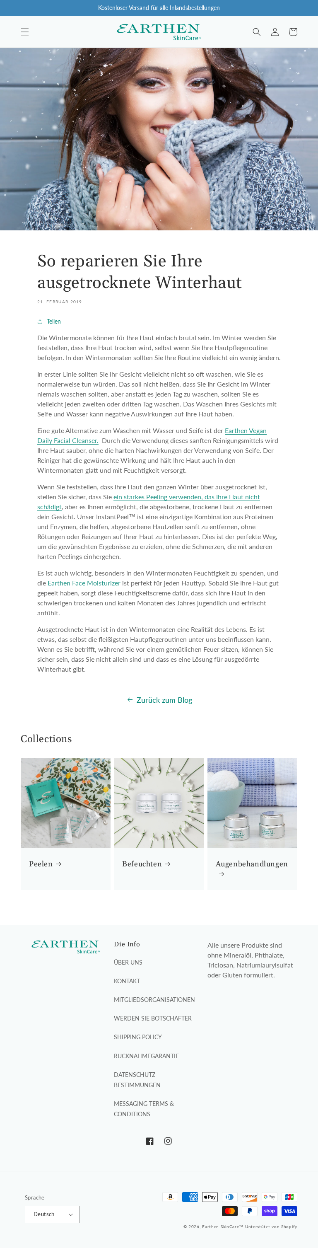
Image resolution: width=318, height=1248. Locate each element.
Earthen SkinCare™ (222, 1226)
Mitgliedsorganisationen (154, 999)
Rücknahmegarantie (146, 1055)
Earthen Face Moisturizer (84, 583)
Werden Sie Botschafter (153, 1018)
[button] (25, 32)
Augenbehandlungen (252, 864)
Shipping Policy (138, 1036)
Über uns (128, 962)
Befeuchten (142, 864)
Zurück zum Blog (164, 699)
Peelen (41, 864)
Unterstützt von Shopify (271, 1226)
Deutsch (44, 1214)
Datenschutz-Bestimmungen (137, 1079)
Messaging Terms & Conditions (144, 1108)
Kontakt (127, 980)
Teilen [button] (54, 321)
